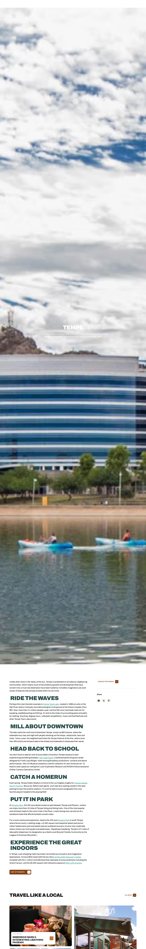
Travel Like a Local (92, 3)
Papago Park (17, 805)
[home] (17, 3)
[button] (53, 3)
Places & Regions (53, 3)
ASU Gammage (46, 758)
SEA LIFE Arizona (74, 863)
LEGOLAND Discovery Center (67, 857)
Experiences (67, 3)
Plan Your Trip (78, 3)
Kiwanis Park (63, 820)
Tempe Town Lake (51, 704)
